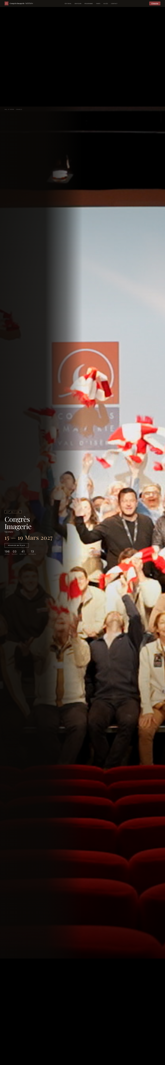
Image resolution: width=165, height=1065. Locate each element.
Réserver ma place (16, 545)
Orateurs (78, 3)
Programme (89, 3)
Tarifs (98, 3)
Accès (105, 3)
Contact (114, 3)
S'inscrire (154, 3)
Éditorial (68, 3)
